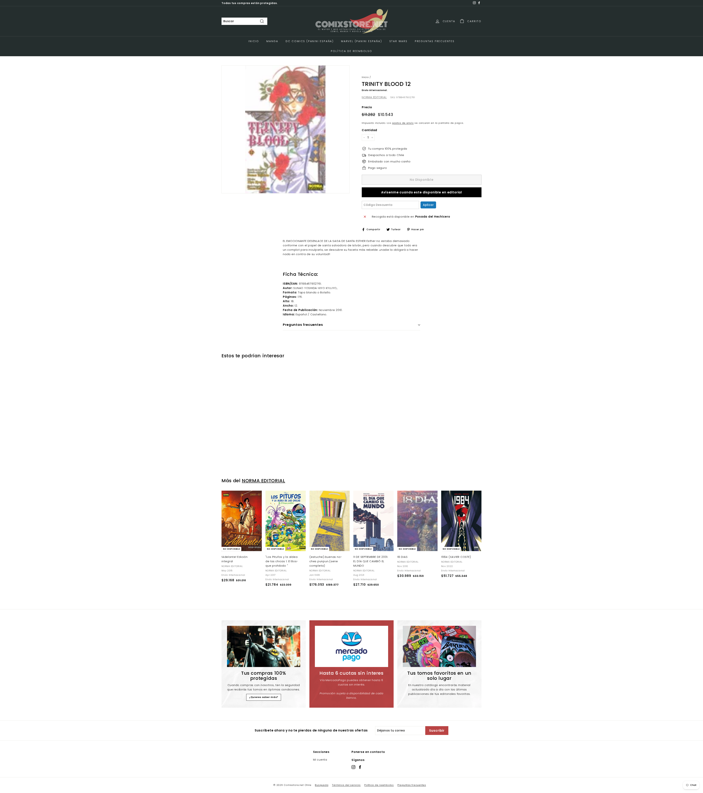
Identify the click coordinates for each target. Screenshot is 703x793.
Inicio (253, 41)
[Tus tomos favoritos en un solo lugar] (439, 646)
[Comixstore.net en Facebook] (360, 767)
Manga (272, 41)
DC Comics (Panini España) (310, 41)
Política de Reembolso (351, 51)
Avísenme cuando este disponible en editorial (421, 192)
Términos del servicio (346, 785)
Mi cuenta (320, 759)
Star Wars (398, 41)
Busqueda (321, 785)
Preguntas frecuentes (411, 785)
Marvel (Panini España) (361, 41)
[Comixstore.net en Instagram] (353, 767)
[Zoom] (285, 129)
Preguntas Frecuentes (435, 41)
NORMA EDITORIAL (374, 97)
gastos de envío (403, 123)
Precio (367, 107)
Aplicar (428, 205)
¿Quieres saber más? (263, 697)
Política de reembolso (379, 785)
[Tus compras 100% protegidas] (263, 646)
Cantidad (369, 130)
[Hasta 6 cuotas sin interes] (351, 646)
